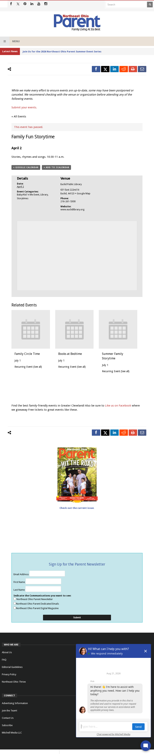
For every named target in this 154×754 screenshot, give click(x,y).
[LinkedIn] (31, 3)
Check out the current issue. (77, 508)
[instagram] (45, 3)
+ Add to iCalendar (56, 167)
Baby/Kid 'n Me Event (28, 194)
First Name (20, 582)
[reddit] (123, 69)
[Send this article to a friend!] (142, 69)
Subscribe (7, 725)
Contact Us (8, 717)
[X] (17, 3)
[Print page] (133, 69)
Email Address (21, 574)
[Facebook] (11, 3)
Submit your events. (24, 107)
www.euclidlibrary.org (72, 209)
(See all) (37, 366)
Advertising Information (15, 703)
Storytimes (22, 198)
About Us (7, 652)
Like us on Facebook (118, 405)
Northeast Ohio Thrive (14, 681)
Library (44, 194)
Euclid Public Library (71, 184)
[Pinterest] (24, 3)
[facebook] (96, 69)
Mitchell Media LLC (12, 732)
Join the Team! (9, 710)
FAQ (4, 659)
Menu (16, 41)
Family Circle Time (27, 354)
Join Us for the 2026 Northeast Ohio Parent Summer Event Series (62, 51)
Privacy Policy (9, 674)
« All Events (18, 116)
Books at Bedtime (70, 354)
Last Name (19, 589)
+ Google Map (82, 193)
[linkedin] (114, 69)
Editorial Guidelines (12, 667)
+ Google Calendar (25, 167)
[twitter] (105, 69)
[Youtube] (38, 3)
